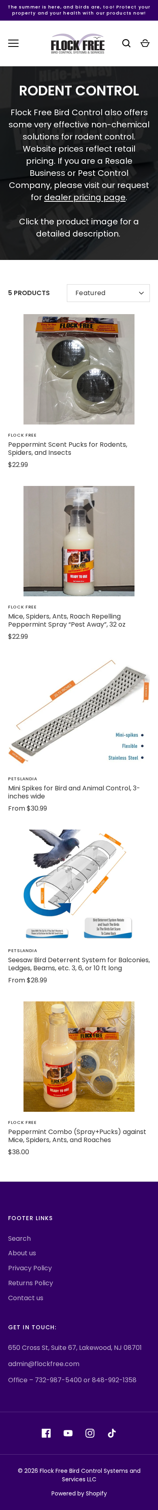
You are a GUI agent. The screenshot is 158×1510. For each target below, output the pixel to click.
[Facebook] (46, 1433)
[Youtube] (68, 1433)
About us (22, 1253)
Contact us (25, 1298)
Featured (90, 293)
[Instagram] (90, 1433)
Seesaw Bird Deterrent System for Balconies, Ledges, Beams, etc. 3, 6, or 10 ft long (79, 964)
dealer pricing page (85, 197)
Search (19, 1238)
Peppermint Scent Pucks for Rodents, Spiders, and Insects (67, 448)
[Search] (126, 43)
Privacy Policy (30, 1268)
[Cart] (145, 43)
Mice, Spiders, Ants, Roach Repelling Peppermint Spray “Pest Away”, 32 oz (67, 620)
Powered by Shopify (79, 1493)
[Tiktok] (112, 1433)
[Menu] (13, 43)
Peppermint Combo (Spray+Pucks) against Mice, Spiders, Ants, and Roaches (77, 1136)
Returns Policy (30, 1283)
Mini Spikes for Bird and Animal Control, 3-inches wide (74, 792)
